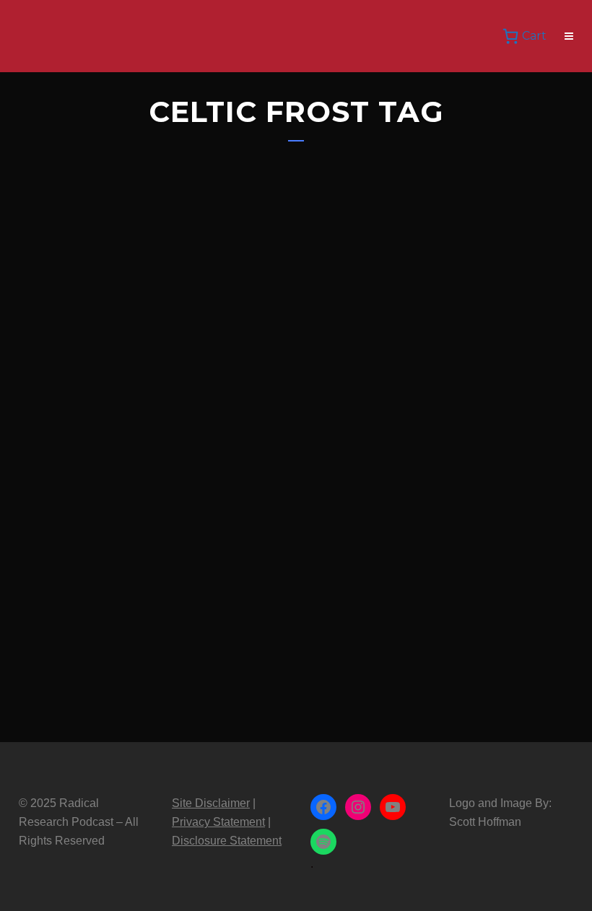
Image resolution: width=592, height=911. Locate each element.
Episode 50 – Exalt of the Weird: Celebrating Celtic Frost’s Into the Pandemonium (149, 509)
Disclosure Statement (227, 840)
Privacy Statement (218, 822)
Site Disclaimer (211, 803)
